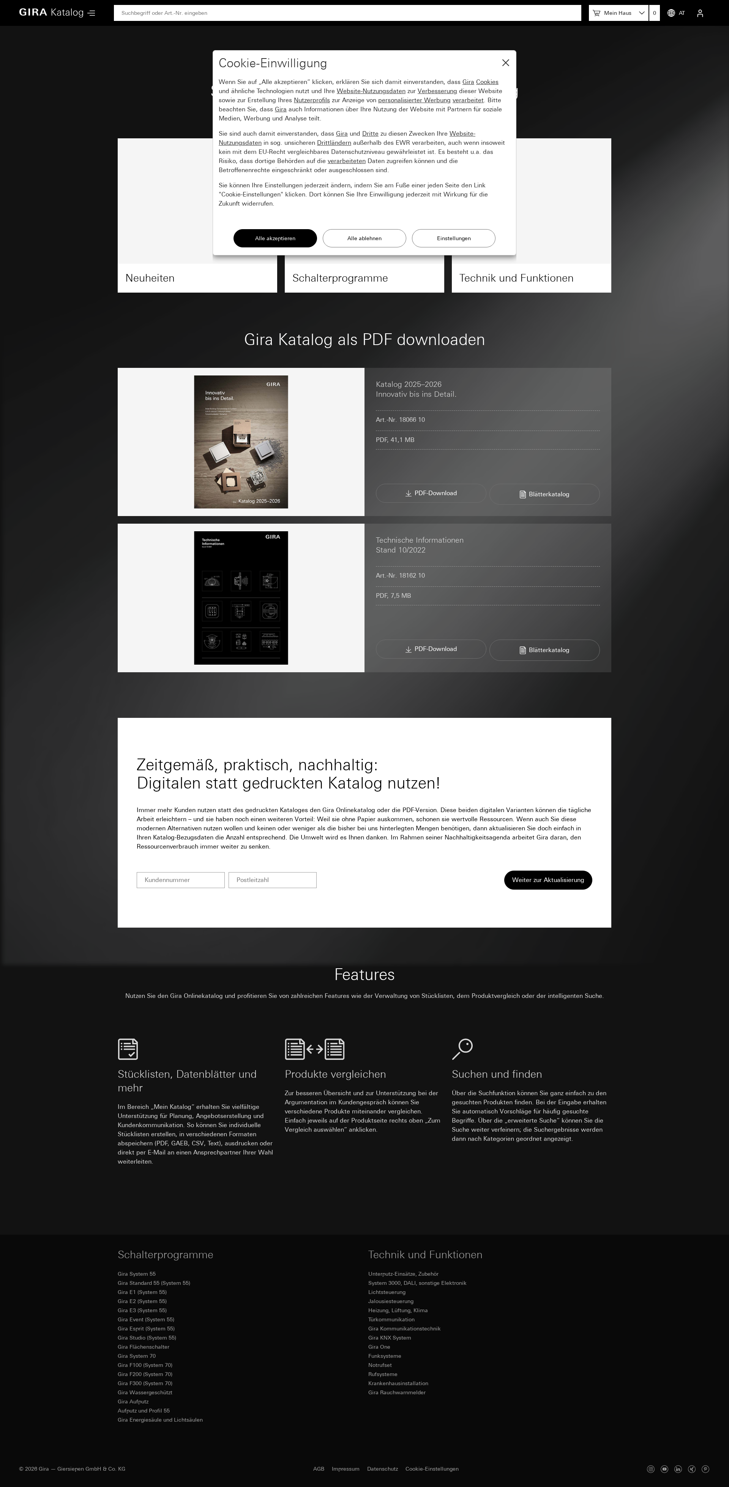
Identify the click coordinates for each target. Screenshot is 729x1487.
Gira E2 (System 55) (142, 1301)
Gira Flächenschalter (143, 1347)
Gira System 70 (137, 1356)
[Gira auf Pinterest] (705, 1469)
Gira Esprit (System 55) (146, 1328)
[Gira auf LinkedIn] (678, 1469)
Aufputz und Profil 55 (144, 1411)
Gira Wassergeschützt (145, 1392)
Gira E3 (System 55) (142, 1310)
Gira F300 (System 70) (145, 1383)
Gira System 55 (137, 1274)
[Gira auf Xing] (691, 1469)
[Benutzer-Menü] (700, 13)
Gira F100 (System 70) (145, 1365)
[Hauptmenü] (89, 13)
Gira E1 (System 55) (142, 1292)
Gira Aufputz (133, 1401)
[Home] (51, 13)
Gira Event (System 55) (146, 1319)
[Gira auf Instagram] (650, 1469)
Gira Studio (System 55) (147, 1338)
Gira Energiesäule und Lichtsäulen (160, 1420)
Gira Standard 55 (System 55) (154, 1283)
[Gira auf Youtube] (664, 1469)
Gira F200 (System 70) (145, 1374)
